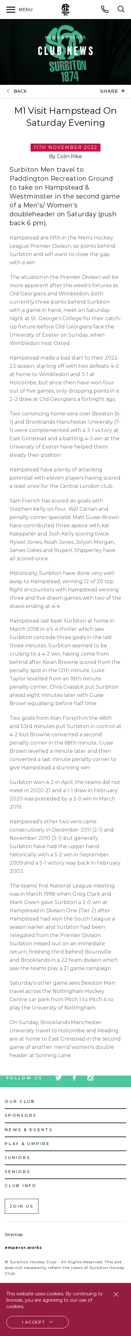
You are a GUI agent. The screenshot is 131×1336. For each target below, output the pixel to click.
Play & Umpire (27, 1143)
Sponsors (21, 1115)
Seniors (17, 1171)
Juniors (17, 1157)
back (20, 91)
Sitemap (14, 1234)
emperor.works (23, 1247)
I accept (33, 1322)
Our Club (20, 1101)
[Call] (105, 9)
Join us (21, 1206)
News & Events (29, 1129)
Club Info (21, 1185)
